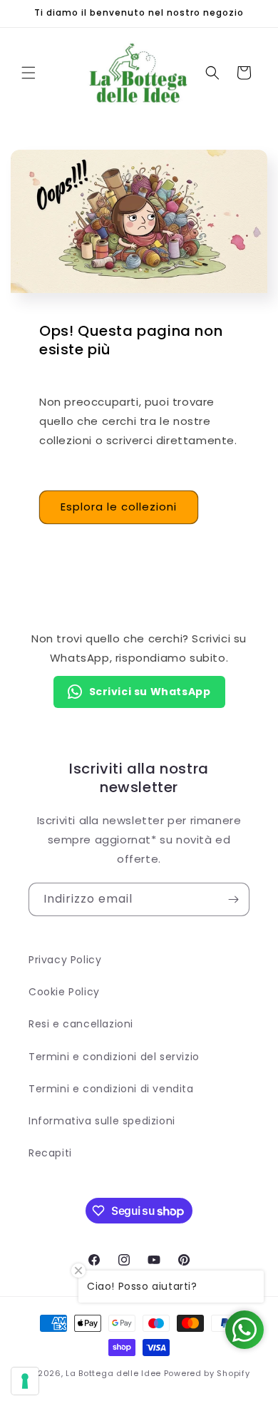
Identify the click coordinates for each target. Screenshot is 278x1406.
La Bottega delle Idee (113, 1373)
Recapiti (50, 1153)
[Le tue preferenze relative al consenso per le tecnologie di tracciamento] (24, 1381)
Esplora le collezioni (119, 506)
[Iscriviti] (233, 899)
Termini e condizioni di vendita (111, 1089)
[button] (28, 72)
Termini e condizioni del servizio (114, 1057)
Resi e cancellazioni (81, 1024)
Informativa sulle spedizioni (102, 1121)
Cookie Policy (64, 992)
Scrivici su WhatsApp (150, 691)
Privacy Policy (65, 960)
